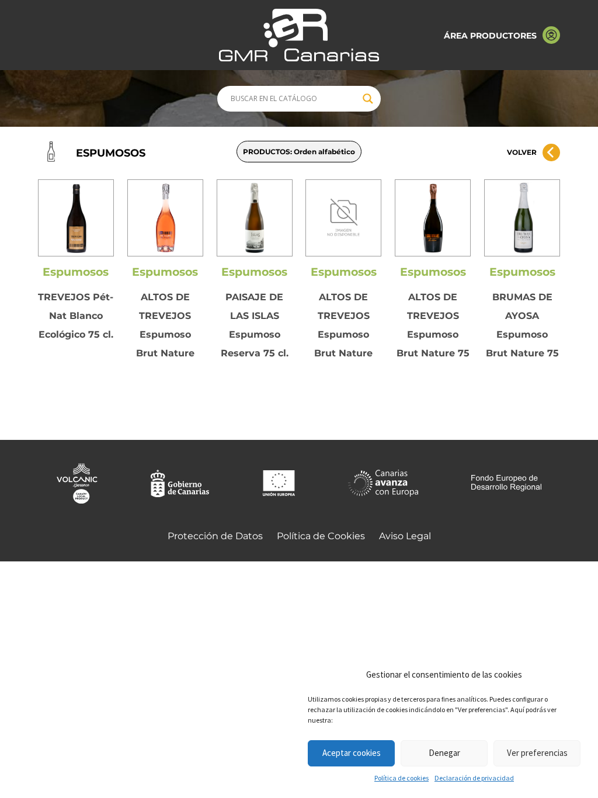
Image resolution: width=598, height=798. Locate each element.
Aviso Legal (405, 536)
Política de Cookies (321, 536)
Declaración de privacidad (474, 777)
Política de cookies (401, 777)
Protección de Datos (215, 536)
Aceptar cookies (351, 752)
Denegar (444, 752)
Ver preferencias (537, 752)
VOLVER (522, 152)
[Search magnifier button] (368, 99)
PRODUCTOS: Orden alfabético (299, 151)
